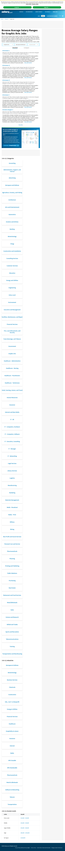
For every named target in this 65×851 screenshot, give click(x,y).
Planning (12, 558)
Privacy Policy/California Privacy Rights (22, 847)
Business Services (12, 680)
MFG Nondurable (12, 768)
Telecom (12, 797)
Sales (12, 610)
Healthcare (12, 724)
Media (12, 753)
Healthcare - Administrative (12, 361)
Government (12, 346)
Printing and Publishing (12, 566)
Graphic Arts (12, 353)
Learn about (6, 145)
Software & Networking (12, 790)
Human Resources (12, 397)
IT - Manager (12, 449)
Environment (12, 302)
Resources (47, 11)
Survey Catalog (38, 11)
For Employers (29, 11)
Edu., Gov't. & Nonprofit (12, 702)
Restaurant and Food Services (12, 595)
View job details (28, 62)
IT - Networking (12, 456)
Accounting (12, 163)
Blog (39, 16)
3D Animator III (6, 65)
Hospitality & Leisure (12, 731)
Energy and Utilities (12, 280)
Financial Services (12, 324)
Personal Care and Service (12, 544)
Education (12, 273)
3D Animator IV (6, 80)
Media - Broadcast (12, 507)
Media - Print (12, 515)
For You (21, 11)
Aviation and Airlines (12, 222)
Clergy (12, 244)
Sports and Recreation (12, 632)
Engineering (12, 288)
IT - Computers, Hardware (12, 427)
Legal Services (12, 463)
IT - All (12, 419)
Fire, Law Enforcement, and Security (12, 331)
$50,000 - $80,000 (25, 828)
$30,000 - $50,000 (25, 823)
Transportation (12, 804)
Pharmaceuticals (12, 551)
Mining (12, 529)
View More (21, 124)
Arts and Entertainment (12, 207)
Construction (12, 694)
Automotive (12, 214)
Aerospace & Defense (12, 665)
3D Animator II (5, 50)
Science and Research (12, 617)
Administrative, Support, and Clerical (12, 170)
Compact (26, 48)
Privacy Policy (28, 4)
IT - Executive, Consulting (12, 441)
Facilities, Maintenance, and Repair (12, 317)
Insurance (12, 405)
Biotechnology (12, 236)
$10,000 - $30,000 (25, 818)
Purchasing (12, 580)
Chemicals (12, 687)
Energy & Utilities (12, 709)
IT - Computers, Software (12, 434)
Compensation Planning (52, 16)
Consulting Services (12, 258)
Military (12, 522)
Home (2, 19)
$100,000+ (23, 838)
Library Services (12, 471)
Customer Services (12, 266)
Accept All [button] (17, 7)
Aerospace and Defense (12, 185)
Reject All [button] (46, 7)
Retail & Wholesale (12, 782)
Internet (12, 746)
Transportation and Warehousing (12, 654)
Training (12, 646)
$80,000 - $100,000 (25, 833)
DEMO (43, 16)
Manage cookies (35, 4)
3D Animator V (5, 95)
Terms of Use (33, 847)
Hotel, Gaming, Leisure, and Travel (12, 390)
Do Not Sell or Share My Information (43, 847)
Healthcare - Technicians (12, 383)
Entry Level (12, 295)
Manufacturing (12, 485)
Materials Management (12, 500)
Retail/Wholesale (12, 602)
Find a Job (55, 11)
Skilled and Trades (12, 624)
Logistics (12, 478)
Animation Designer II (7, 109)
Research (6, 19)
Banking (12, 229)
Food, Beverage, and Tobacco (12, 339)
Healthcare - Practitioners (12, 375)
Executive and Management (12, 310)
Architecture (12, 200)
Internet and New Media (12, 412)
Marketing (12, 493)
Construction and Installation (12, 251)
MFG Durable (12, 760)
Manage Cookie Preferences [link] (57, 847)
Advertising (12, 178)
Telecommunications (12, 639)
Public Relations (12, 573)
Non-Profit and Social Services (12, 537)
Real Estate (12, 588)
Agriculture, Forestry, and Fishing (12, 192)
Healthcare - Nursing (12, 368)
